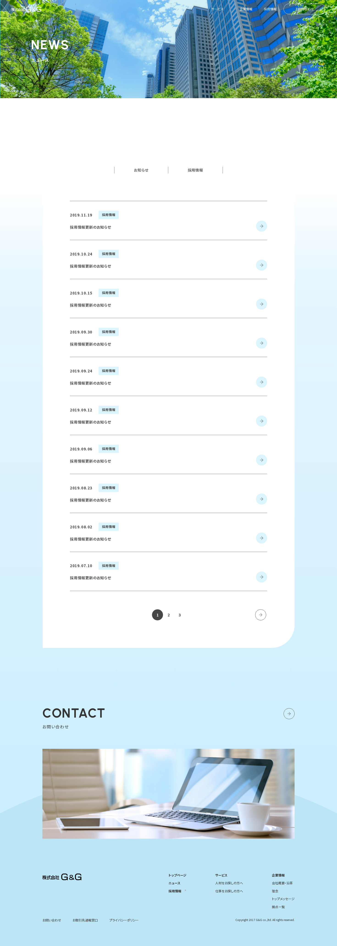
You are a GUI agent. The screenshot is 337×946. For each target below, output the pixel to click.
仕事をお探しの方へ (229, 891)
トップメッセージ (283, 898)
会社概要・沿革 (282, 883)
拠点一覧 (278, 906)
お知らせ (141, 170)
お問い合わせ (304, 9)
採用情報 (270, 9)
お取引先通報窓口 (85, 920)
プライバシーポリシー (124, 920)
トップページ (177, 875)
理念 (275, 891)
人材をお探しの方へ (229, 883)
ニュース (174, 883)
